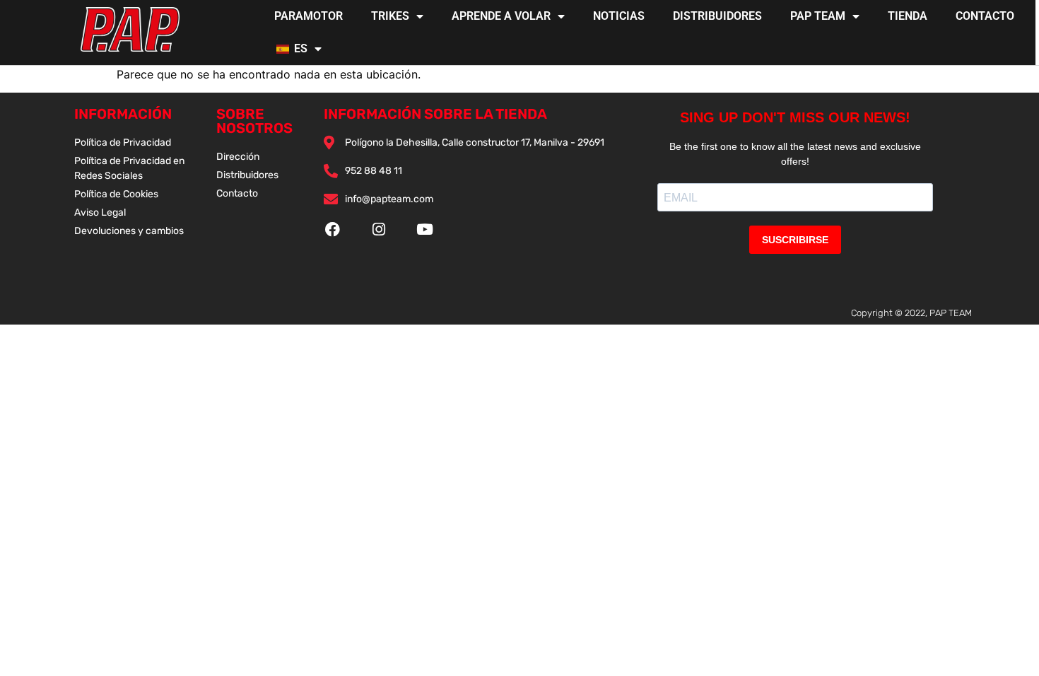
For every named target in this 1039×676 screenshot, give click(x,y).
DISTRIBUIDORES (717, 16)
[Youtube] (424, 229)
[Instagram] (378, 229)
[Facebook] (332, 229)
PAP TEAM (817, 16)
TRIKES (390, 16)
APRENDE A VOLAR (501, 16)
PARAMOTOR (308, 16)
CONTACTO (985, 16)
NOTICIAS (619, 16)
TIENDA (907, 16)
